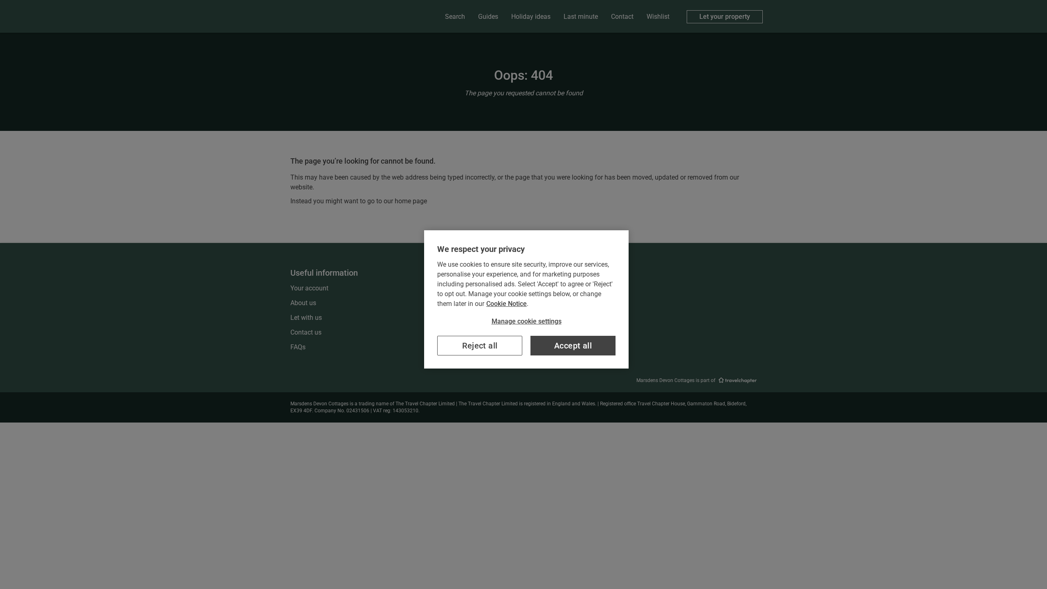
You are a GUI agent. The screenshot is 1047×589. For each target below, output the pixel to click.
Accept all (573, 346)
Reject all (480, 346)
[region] (526, 299)
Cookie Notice (506, 304)
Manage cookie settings (527, 321)
